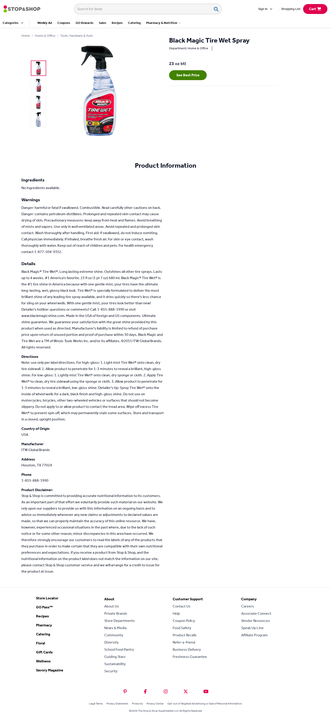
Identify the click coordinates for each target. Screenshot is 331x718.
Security (111, 671)
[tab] (38, 68)
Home (25, 36)
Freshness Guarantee (190, 657)
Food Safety (182, 628)
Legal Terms (96, 703)
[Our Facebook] (145, 691)
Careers (247, 606)
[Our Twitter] (185, 691)
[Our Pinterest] (125, 691)
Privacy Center (155, 703)
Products (137, 703)
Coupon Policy (184, 621)
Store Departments (119, 621)
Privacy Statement (117, 703)
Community (113, 635)
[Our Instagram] (165, 691)
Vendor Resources (255, 621)
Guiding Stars (115, 657)
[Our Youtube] (206, 691)
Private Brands (115, 613)
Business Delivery (187, 649)
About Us (111, 606)
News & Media (115, 628)
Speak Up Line (252, 628)
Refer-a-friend (184, 642)
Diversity (111, 642)
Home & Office (45, 36)
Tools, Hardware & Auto (76, 36)
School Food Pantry (119, 649)
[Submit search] (216, 9)
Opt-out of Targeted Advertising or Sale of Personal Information (204, 703)
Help (176, 613)
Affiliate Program (254, 635)
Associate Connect (256, 613)
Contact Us (181, 606)
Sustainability (115, 664)
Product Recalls (185, 635)
